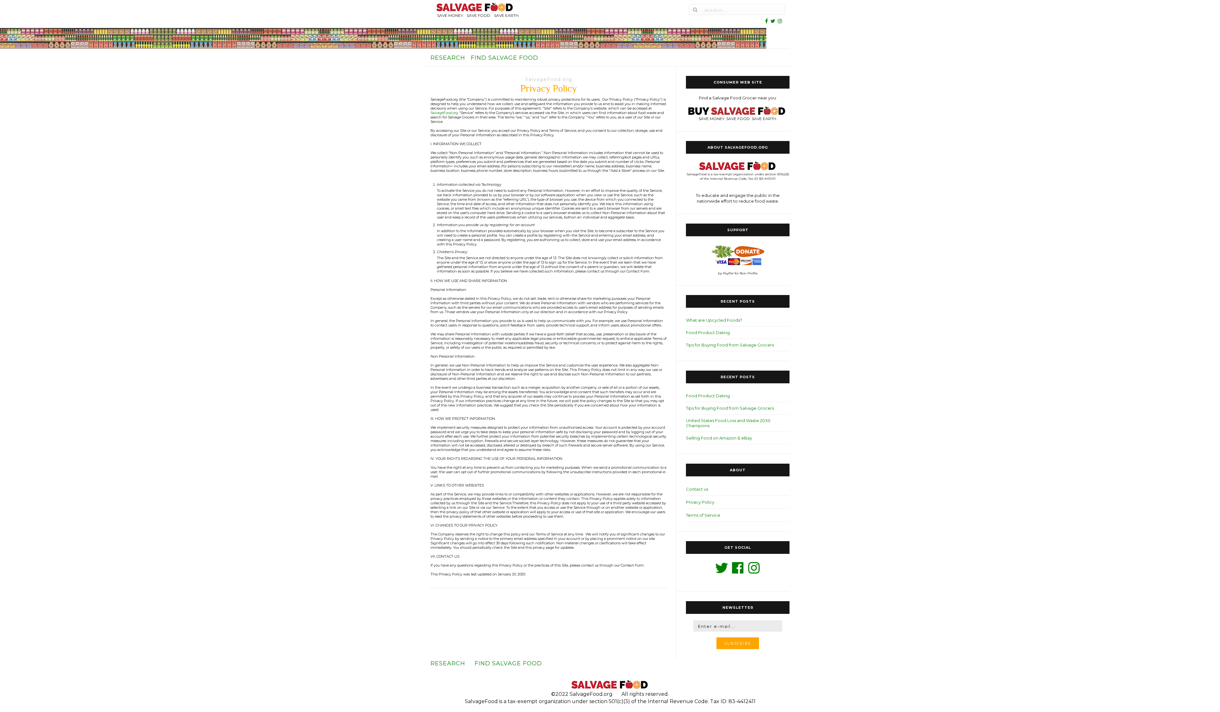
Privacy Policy (700, 502)
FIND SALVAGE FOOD (504, 57)
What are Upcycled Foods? (714, 320)
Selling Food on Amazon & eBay (719, 437)
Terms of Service (703, 515)
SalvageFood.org (548, 79)
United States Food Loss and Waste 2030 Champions (728, 423)
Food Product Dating (708, 332)
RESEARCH (447, 57)
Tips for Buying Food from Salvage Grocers (730, 344)
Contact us (697, 489)
